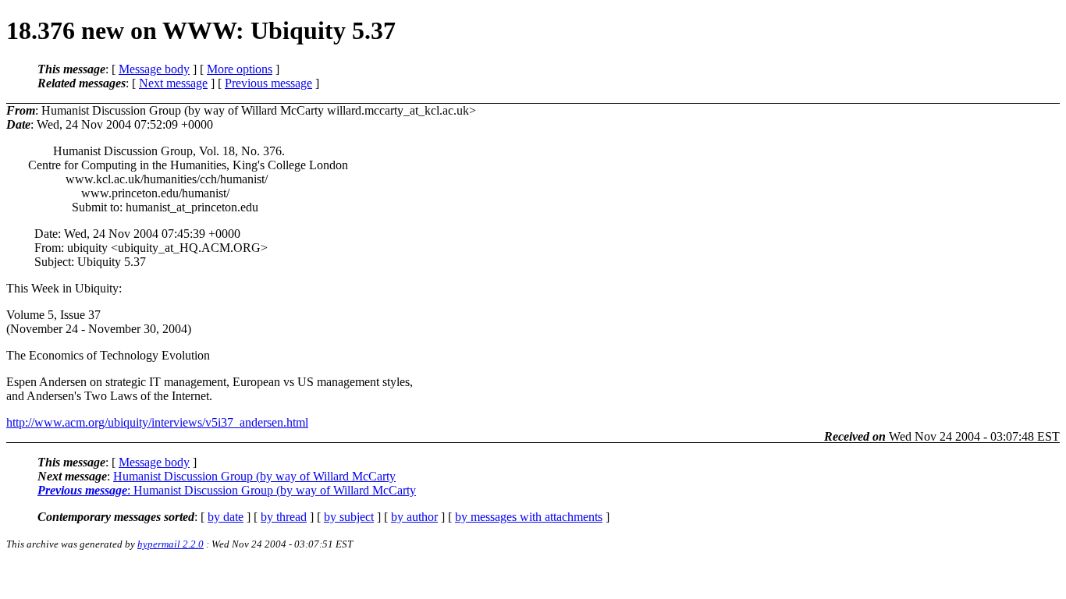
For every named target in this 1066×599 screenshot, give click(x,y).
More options (239, 69)
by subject (349, 516)
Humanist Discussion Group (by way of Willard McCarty (254, 476)
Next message (173, 83)
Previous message (268, 83)
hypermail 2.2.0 (170, 544)
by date (225, 516)
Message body (154, 69)
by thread (284, 516)
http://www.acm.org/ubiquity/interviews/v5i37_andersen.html (157, 422)
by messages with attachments (528, 516)
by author (414, 516)
